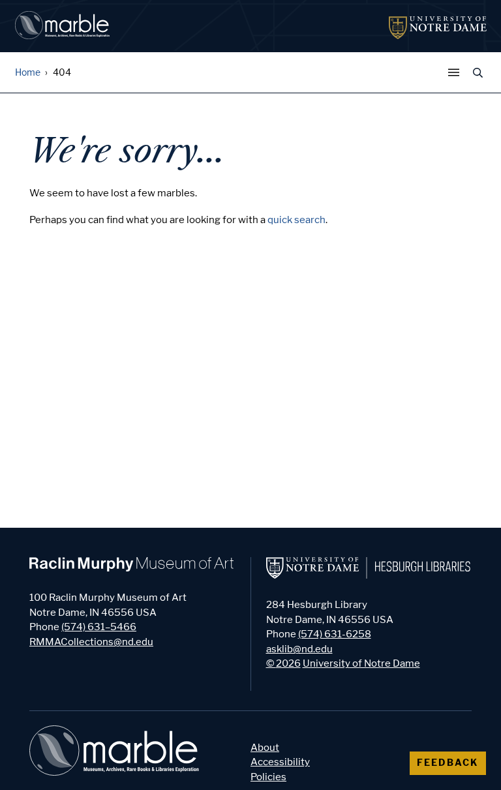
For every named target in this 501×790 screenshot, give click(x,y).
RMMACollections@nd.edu (91, 642)
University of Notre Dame (361, 663)
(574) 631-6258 (334, 634)
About (264, 747)
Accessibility (280, 762)
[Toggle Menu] (456, 72)
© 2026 (283, 663)
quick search (296, 220)
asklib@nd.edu (299, 649)
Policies (268, 777)
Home (27, 72)
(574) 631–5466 (98, 627)
